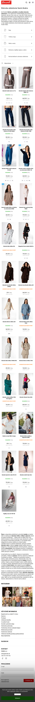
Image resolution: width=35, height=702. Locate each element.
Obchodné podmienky (6, 626)
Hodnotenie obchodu (6, 631)
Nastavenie (17, 694)
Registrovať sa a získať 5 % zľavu (9, 614)
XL (9, 141)
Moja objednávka (5, 635)
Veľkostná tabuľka (6, 620)
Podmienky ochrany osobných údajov (10, 628)
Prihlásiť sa (28, 680)
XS (5, 180)
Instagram (6, 658)
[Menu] (32, 2)
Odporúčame (7, 63)
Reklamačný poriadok (6, 630)
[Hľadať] (26, 2)
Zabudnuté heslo (5, 681)
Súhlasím (17, 698)
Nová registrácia (5, 679)
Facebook (2, 658)
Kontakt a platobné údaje (7, 624)
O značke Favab (5, 622)
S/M (9, 333)
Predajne (3, 618)
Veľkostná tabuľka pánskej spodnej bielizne (12, 633)
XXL (29, 180)
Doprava (3, 616)
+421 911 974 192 (5, 655)
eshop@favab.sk (5, 653)
